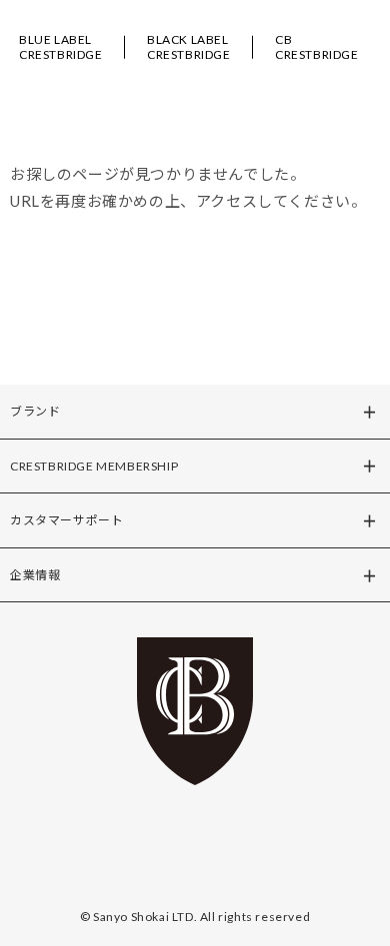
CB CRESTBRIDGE (317, 47)
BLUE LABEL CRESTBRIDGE (61, 47)
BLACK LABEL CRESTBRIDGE (189, 47)
